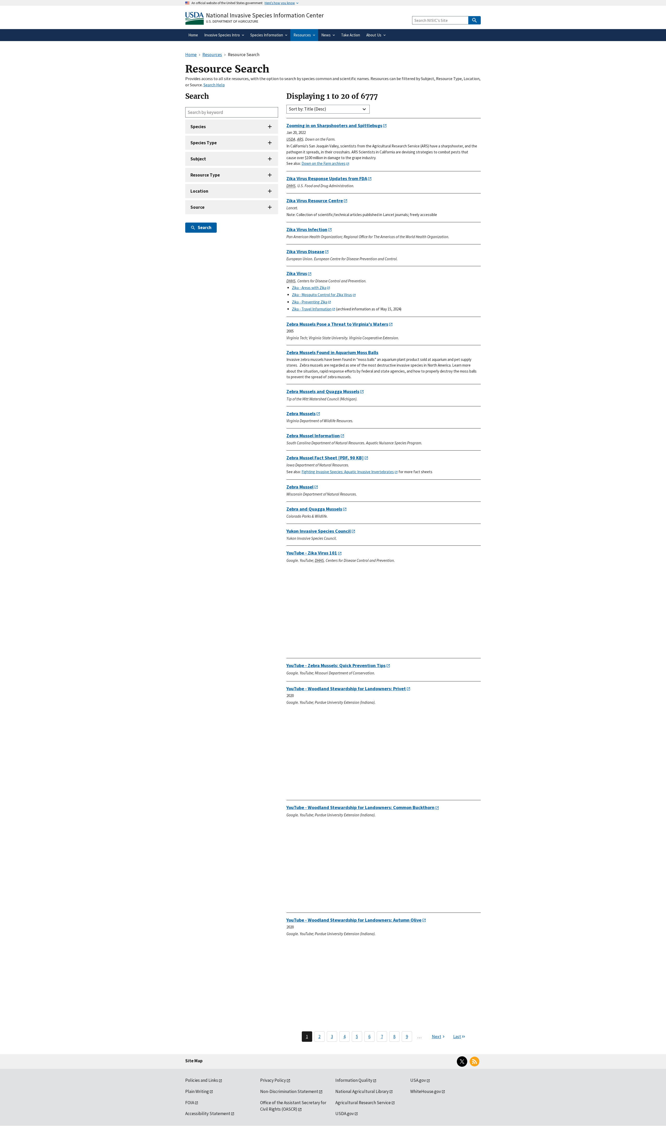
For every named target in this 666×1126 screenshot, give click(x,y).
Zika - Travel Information (311, 309)
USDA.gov (344, 1113)
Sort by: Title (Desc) (307, 109)
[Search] (474, 20)
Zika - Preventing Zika (309, 302)
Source (197, 207)
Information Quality (353, 1080)
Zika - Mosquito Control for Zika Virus (322, 294)
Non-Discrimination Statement (289, 1091)
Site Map (194, 1061)
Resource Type (205, 175)
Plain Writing (197, 1091)
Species (198, 126)
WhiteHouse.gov (425, 1091)
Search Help (214, 84)
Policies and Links (201, 1080)
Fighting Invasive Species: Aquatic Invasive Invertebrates (348, 471)
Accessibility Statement (207, 1113)
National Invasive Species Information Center (265, 15)
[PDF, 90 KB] (325, 458)
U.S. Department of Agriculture (232, 21)
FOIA (189, 1102)
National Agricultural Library (362, 1091)
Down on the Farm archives (323, 163)
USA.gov (418, 1080)
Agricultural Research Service (363, 1102)
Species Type (203, 143)
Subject (198, 159)
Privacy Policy (273, 1080)
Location (199, 191)
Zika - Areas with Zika (309, 287)
